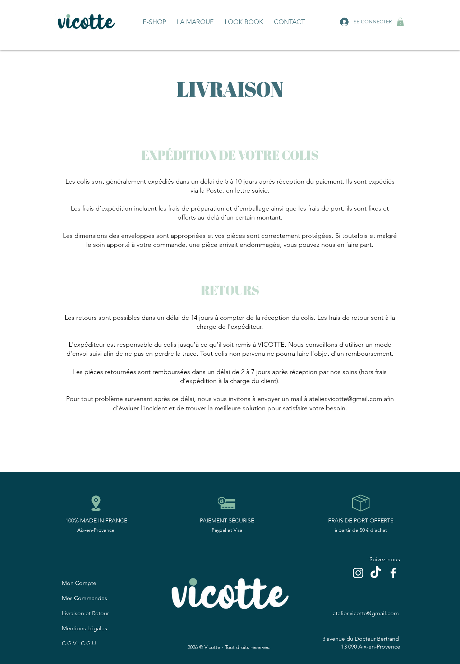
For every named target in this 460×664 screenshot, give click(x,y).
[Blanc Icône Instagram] (358, 573)
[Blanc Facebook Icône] (393, 573)
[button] (400, 22)
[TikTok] (376, 573)
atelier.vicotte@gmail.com (345, 399)
